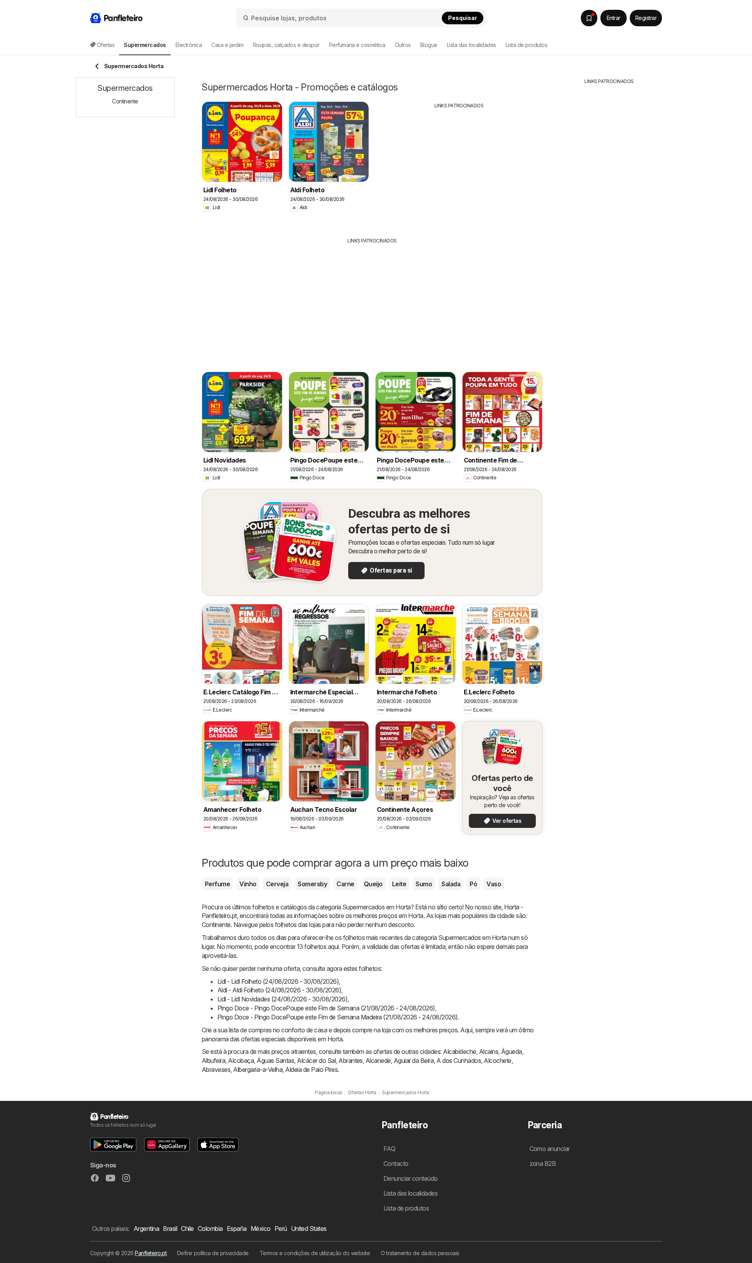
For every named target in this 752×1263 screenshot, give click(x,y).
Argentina (146, 1228)
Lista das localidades (471, 45)
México (261, 1228)
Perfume (217, 884)
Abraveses (216, 1069)
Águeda (511, 1051)
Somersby (312, 884)
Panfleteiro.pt (150, 1253)
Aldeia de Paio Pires (311, 1069)
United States (309, 1228)
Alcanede (378, 1060)
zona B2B (543, 1163)
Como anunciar (550, 1149)
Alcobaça (241, 1060)
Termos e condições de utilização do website (315, 1253)
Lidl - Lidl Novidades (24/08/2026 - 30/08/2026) (282, 999)
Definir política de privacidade (213, 1253)
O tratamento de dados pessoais (420, 1253)
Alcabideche (459, 1051)
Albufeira (213, 1060)
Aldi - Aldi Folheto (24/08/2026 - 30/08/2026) (279, 990)
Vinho (247, 884)
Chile (187, 1228)
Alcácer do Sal (316, 1060)
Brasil (170, 1228)
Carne (345, 884)
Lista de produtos (526, 45)
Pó (473, 884)
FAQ (389, 1149)
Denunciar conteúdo (410, 1178)
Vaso (493, 884)
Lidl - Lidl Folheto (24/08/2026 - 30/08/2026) (278, 981)
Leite (399, 884)
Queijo (373, 884)
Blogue (428, 45)
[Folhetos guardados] (589, 18)
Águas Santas (275, 1060)
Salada (450, 884)
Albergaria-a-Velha (257, 1069)
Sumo (424, 884)
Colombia (210, 1228)
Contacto (396, 1163)
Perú (281, 1228)
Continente (216, 925)
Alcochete (497, 1060)
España (237, 1228)
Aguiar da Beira (414, 1060)
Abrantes (350, 1060)
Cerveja (277, 884)
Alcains (488, 1051)
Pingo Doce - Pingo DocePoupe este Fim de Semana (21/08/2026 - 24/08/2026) (326, 1008)
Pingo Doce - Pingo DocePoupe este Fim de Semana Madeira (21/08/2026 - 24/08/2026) (337, 1017)
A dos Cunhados (458, 1060)
